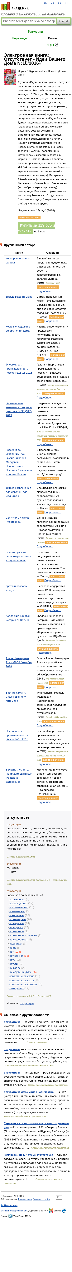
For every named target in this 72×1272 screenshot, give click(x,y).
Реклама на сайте (41, 1199)
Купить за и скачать (36, 228)
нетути (13, 963)
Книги (52, 38)
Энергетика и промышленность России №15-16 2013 (19, 368)
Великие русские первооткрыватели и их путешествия (18, 556)
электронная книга (48, 287)
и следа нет (16, 923)
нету (12, 959)
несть (12, 947)
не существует (18, 939)
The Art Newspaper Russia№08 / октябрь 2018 (19, 662)
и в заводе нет (18, 903)
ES (59, 3)
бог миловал (17, 899)
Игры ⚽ (52, 44)
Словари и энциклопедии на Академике (33, 14)
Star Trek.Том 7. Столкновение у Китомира (16, 696)
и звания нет (17, 911)
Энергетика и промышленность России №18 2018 (17, 735)
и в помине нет (18, 907)
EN (45, 3)
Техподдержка (25, 1199)
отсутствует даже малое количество (29, 1091)
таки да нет (16, 988)
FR (66, 3)
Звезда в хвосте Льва (19, 296)
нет (11, 951)
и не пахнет (16, 915)
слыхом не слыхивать (23, 984)
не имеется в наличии (23, 935)
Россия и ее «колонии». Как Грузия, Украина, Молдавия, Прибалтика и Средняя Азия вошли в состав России (19, 462)
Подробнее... (45, 291)
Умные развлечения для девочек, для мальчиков (18, 491)
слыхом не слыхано (21, 975)
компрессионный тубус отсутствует (28, 1154)
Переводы (19, 38)
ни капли (15, 967)
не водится (16, 927)
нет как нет (16, 955)
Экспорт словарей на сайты (14, 1211)
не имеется (16, 931)
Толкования (36, 31)
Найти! (63, 21)
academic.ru (15, 6)
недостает (15, 943)
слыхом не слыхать (21, 980)
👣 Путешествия (9, 1205)
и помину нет (17, 919)
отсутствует (27, 1003)
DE (52, 3)
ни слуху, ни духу (20, 971)
